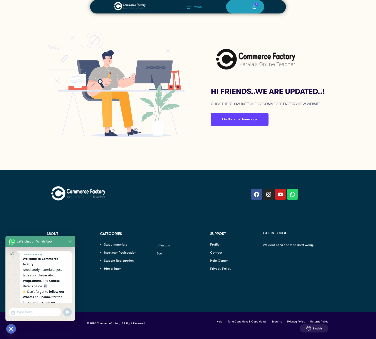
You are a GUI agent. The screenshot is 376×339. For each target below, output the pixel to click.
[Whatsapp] (292, 194)
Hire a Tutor (112, 269)
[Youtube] (280, 194)
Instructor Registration (120, 252)
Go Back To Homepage (239, 119)
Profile (215, 244)
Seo (159, 253)
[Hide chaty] (11, 329)
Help (219, 321)
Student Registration (119, 261)
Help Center (219, 261)
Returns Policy (319, 321)
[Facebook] (256, 194)
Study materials (115, 244)
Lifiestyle (163, 245)
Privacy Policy (220, 269)
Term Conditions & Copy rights (247, 321)
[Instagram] (268, 194)
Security (277, 321)
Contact (216, 252)
